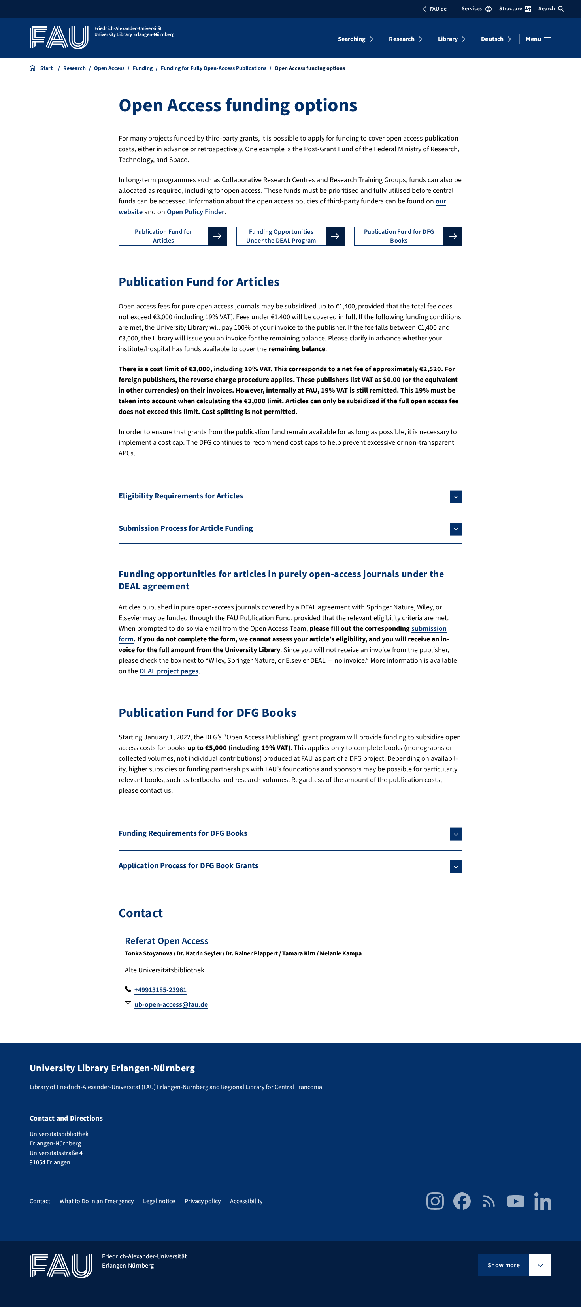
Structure (510, 9)
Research (401, 39)
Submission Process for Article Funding (186, 528)
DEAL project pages (169, 671)
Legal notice (159, 1201)
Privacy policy (203, 1201)
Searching (352, 39)
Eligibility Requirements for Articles (181, 496)
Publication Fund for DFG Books (399, 236)
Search (546, 9)
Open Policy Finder (195, 212)
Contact (40, 1201)
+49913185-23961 (160, 990)
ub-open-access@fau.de (171, 1005)
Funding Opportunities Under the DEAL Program (281, 236)
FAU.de (438, 9)
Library (448, 39)
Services (472, 9)
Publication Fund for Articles (163, 236)
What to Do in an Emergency (97, 1201)
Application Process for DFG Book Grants (188, 865)
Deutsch (492, 39)
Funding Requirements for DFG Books (183, 833)
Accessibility (246, 1201)
